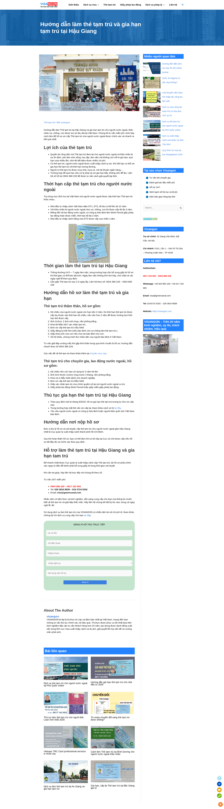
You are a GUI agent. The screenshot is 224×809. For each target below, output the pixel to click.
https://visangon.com (162, 311)
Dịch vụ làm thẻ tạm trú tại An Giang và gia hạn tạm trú (64, 787)
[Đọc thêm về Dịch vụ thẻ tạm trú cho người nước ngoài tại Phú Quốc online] (66, 668)
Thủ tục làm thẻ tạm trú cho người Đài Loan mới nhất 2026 (63, 718)
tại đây (117, 408)
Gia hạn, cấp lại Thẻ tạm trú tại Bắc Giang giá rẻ (113, 786)
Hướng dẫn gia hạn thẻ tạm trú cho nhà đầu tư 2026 (111, 683)
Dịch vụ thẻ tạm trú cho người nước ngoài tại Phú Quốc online (65, 684)
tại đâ (86, 515)
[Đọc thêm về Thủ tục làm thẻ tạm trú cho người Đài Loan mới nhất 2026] (66, 702)
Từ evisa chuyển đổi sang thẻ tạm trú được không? (110, 718)
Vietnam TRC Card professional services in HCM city (65, 752)
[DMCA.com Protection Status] (150, 219)
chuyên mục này (98, 353)
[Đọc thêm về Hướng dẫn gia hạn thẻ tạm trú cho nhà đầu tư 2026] (113, 667)
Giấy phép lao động (130, 5)
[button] (183, 4)
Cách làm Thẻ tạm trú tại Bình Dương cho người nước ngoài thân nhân (112, 752)
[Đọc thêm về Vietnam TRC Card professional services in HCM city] (66, 737)
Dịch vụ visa (90, 5)
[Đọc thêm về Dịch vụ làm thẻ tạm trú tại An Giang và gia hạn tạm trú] (66, 771)
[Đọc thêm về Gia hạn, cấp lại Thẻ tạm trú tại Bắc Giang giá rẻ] (113, 771)
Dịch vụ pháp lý (153, 5)
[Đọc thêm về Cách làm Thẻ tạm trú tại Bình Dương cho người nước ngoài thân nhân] (113, 737)
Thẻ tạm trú (109, 5)
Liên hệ (173, 5)
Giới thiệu (73, 5)
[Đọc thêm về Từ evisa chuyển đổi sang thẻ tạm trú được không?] (113, 702)
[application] (98, 5)
